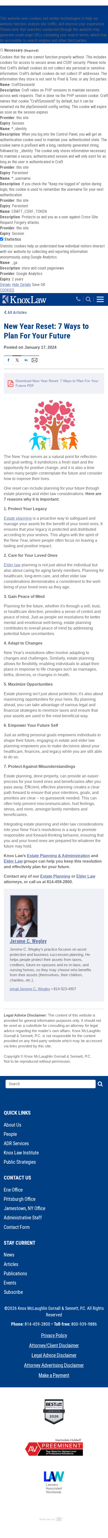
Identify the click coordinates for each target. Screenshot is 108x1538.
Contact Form (17, 1227)
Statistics (12, 239)
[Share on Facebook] (8, 360)
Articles (11, 1264)
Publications (15, 1274)
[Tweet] (17, 360)
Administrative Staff (23, 1218)
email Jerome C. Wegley (30, 989)
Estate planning (18, 518)
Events (10, 1283)
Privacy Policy (54, 1335)
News (9, 1255)
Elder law (12, 565)
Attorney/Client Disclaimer (54, 1345)
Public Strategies (20, 1162)
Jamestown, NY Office (24, 1208)
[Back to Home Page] (38, 299)
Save (36, 284)
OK (43, 284)
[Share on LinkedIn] (25, 360)
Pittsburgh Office (19, 1199)
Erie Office (13, 1190)
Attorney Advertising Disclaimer (54, 1365)
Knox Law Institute (21, 1153)
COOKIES (7, 290)
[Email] (34, 360)
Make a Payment (54, 1375)
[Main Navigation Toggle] (100, 299)
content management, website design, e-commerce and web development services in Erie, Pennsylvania (54, 1519)
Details (5, 284)
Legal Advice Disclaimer (54, 1355)
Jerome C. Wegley (28, 941)
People (10, 1134)
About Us (12, 1125)
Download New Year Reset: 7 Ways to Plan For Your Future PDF (57, 383)
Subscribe (13, 1292)
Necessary (21, 50)
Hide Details (21, 284)
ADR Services (16, 1143)
